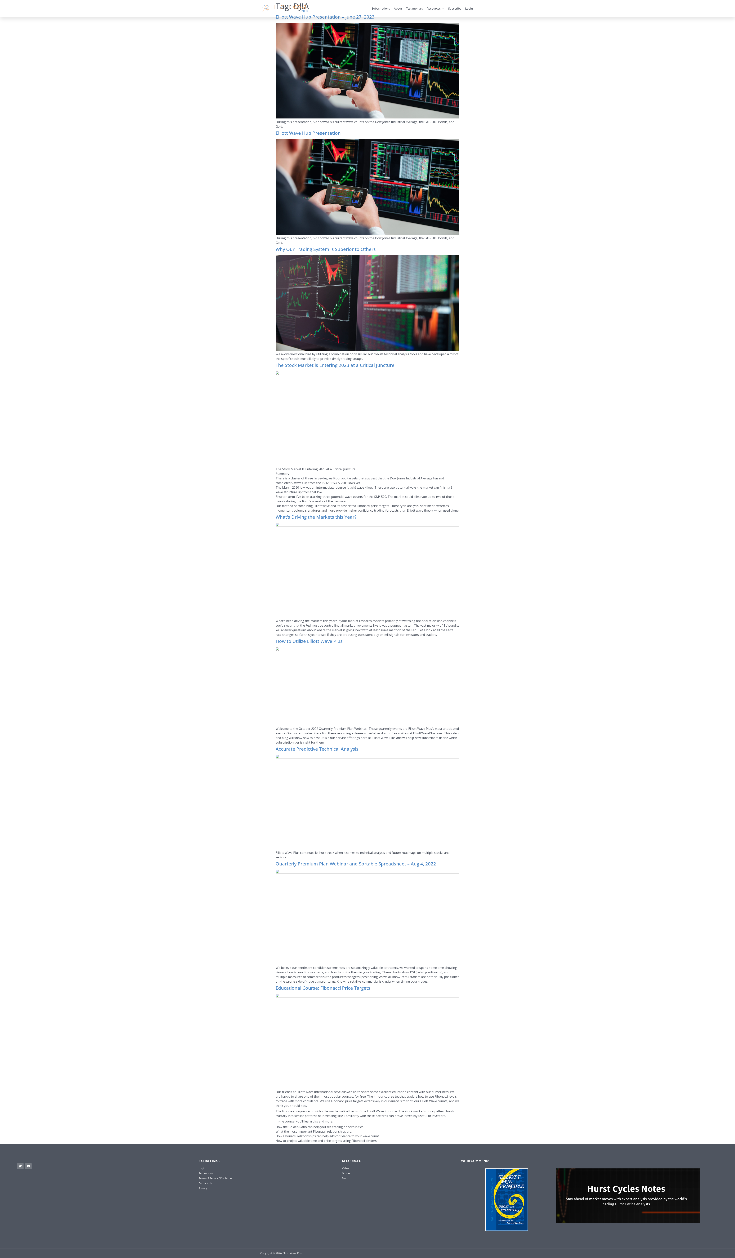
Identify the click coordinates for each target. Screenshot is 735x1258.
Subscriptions (381, 8)
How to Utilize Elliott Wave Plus (309, 641)
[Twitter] (20, 1166)
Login (469, 8)
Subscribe (454, 8)
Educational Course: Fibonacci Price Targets (323, 988)
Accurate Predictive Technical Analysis (317, 749)
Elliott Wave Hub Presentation (308, 133)
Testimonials (414, 8)
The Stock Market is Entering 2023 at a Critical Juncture (336, 365)
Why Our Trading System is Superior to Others (326, 249)
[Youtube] (28, 1166)
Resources (434, 8)
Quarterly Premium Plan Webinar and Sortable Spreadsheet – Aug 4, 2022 (356, 863)
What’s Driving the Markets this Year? (317, 517)
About (398, 8)
